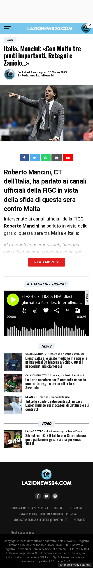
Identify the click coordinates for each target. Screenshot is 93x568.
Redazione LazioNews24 (37, 75)
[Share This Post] (46, 157)
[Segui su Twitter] (46, 496)
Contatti (59, 508)
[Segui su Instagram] (55, 496)
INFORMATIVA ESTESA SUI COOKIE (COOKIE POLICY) (40, 520)
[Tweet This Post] (35, 157)
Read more (44, 262)
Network (79, 520)
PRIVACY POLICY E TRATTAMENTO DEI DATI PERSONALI (48, 514)
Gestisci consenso (23, 532)
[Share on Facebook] (25, 157)
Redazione (76, 508)
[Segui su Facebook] (38, 496)
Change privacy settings (75, 564)
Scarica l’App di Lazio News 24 (29, 508)
